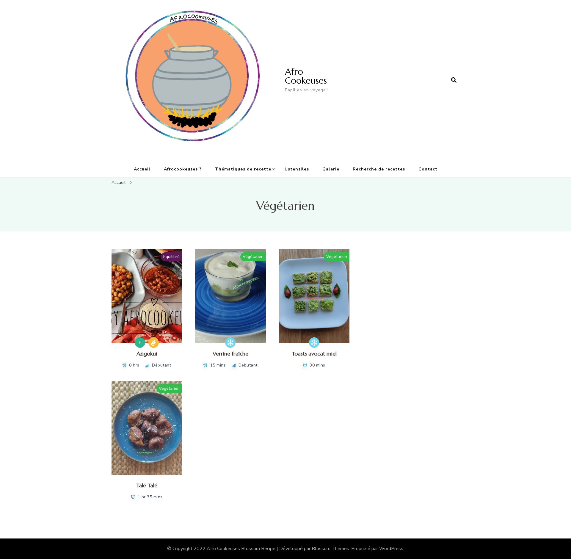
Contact (427, 169)
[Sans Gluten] (153, 342)
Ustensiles (297, 169)
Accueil (142, 169)
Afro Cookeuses (306, 76)
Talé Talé (146, 485)
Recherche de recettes (379, 169)
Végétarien (253, 256)
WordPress (391, 548)
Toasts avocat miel (314, 353)
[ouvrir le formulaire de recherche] (453, 80)
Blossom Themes (330, 548)
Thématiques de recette (243, 169)
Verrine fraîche (230, 353)
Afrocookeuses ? (183, 169)
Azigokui (147, 353)
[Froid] (230, 342)
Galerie (330, 169)
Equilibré (171, 256)
